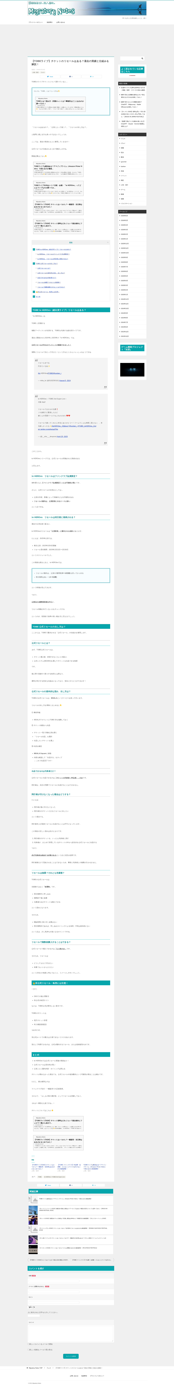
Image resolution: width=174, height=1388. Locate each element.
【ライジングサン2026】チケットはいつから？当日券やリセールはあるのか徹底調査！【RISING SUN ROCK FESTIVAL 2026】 (73, 1229)
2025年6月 (124, 271)
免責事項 (49, 22)
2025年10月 (125, 253)
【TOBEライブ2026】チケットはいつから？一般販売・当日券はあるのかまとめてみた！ (43, 1167)
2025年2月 (124, 290)
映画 (122, 194)
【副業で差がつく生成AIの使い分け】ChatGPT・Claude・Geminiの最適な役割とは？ (133, 123)
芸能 (122, 148)
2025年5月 (124, 276)
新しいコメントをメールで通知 (40, 1344)
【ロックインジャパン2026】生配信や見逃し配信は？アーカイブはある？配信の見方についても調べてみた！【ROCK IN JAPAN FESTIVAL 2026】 (73, 1209)
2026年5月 (124, 220)
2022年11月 (124, 331)
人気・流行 (36, 72)
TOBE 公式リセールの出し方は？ (47, 263)
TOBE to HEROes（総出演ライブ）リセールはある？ (53, 249)
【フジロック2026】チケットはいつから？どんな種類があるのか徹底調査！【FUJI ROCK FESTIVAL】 (68, 1248)
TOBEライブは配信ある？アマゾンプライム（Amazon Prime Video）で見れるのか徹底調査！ (94, 1167)
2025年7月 (124, 267)
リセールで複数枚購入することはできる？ (51, 287)
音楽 (122, 171)
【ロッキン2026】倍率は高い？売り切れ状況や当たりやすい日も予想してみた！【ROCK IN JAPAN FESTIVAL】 (133, 114)
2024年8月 (124, 318)
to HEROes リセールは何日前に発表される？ (52, 259)
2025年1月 (124, 294)
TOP (35, 1368)
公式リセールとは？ (44, 268)
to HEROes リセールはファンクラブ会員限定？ (53, 254)
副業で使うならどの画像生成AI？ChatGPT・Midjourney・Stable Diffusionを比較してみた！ (131, 104)
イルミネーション (126, 203)
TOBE (40, 1177)
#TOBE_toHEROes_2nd (87, 426)
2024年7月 (124, 322)
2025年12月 (125, 243)
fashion (123, 166)
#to (39, 373)
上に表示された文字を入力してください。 (43, 1312)
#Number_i (57, 373)
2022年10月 (125, 336)
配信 (122, 157)
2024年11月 (124, 304)
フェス (43, 72)
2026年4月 (124, 225)
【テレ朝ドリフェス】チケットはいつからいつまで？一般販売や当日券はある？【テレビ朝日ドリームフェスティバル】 (73, 1238)
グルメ (123, 143)
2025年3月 (124, 285)
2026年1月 (124, 239)
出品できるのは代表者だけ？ (46, 277)
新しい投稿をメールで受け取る (40, 1350)
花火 (122, 152)
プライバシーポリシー (36, 22)
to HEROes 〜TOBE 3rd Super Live (54, 1177)
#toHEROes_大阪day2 (60, 426)
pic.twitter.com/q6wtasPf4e (48, 429)
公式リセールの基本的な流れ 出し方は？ (51, 273)
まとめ (38, 296)
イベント (124, 175)
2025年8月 (124, 262)
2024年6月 (124, 327)
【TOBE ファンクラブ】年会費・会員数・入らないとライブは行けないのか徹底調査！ (69, 1167)
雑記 (122, 180)
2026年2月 (124, 234)
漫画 (122, 199)
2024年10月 (125, 308)
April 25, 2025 (62, 436)
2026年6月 (124, 215)
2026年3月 (124, 229)
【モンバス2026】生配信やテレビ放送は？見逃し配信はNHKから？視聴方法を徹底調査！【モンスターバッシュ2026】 (73, 1218)
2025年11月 (124, 248)
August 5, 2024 (65, 380)
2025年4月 (124, 280)
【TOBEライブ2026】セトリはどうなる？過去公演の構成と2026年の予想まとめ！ (50, 1260)
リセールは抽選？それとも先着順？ (49, 282)
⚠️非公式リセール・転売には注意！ (47, 292)
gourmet (123, 162)
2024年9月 (124, 313)
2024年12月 (125, 299)
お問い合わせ (60, 22)
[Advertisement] (87, 39)
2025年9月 (124, 257)
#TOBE (50, 373)
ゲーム (123, 189)
